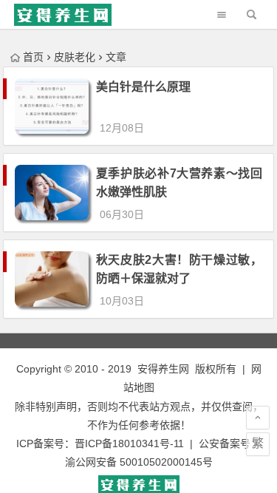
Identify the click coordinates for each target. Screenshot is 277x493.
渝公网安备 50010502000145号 (139, 462)
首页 (33, 57)
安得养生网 (163, 369)
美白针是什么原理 (143, 87)
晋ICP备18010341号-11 (129, 443)
